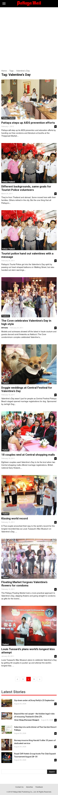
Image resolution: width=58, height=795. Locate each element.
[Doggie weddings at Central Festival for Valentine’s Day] (29, 364)
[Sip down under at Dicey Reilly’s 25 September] (6, 703)
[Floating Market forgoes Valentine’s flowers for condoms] (29, 559)
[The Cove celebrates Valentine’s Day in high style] (29, 297)
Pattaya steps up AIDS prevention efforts (28, 122)
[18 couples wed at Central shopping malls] (29, 431)
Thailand (5, 383)
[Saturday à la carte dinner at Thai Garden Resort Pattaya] (6, 730)
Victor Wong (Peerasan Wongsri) (26, 720)
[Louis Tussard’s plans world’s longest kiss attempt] (29, 626)
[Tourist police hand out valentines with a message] (29, 230)
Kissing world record (14, 518)
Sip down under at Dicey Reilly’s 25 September (34, 700)
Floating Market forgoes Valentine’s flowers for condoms (24, 584)
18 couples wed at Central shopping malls (28, 454)
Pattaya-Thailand (8, 118)
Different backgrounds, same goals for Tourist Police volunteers (26, 188)
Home (4, 70)
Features (5, 316)
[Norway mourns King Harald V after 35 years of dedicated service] (6, 744)
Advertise (29, 787)
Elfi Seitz (4, 327)
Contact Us (19, 787)
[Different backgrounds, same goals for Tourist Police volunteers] (29, 163)
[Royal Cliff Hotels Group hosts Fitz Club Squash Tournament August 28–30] (6, 757)
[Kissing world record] (29, 495)
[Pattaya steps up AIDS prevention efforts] (29, 99)
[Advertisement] (29, 37)
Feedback (39, 787)
